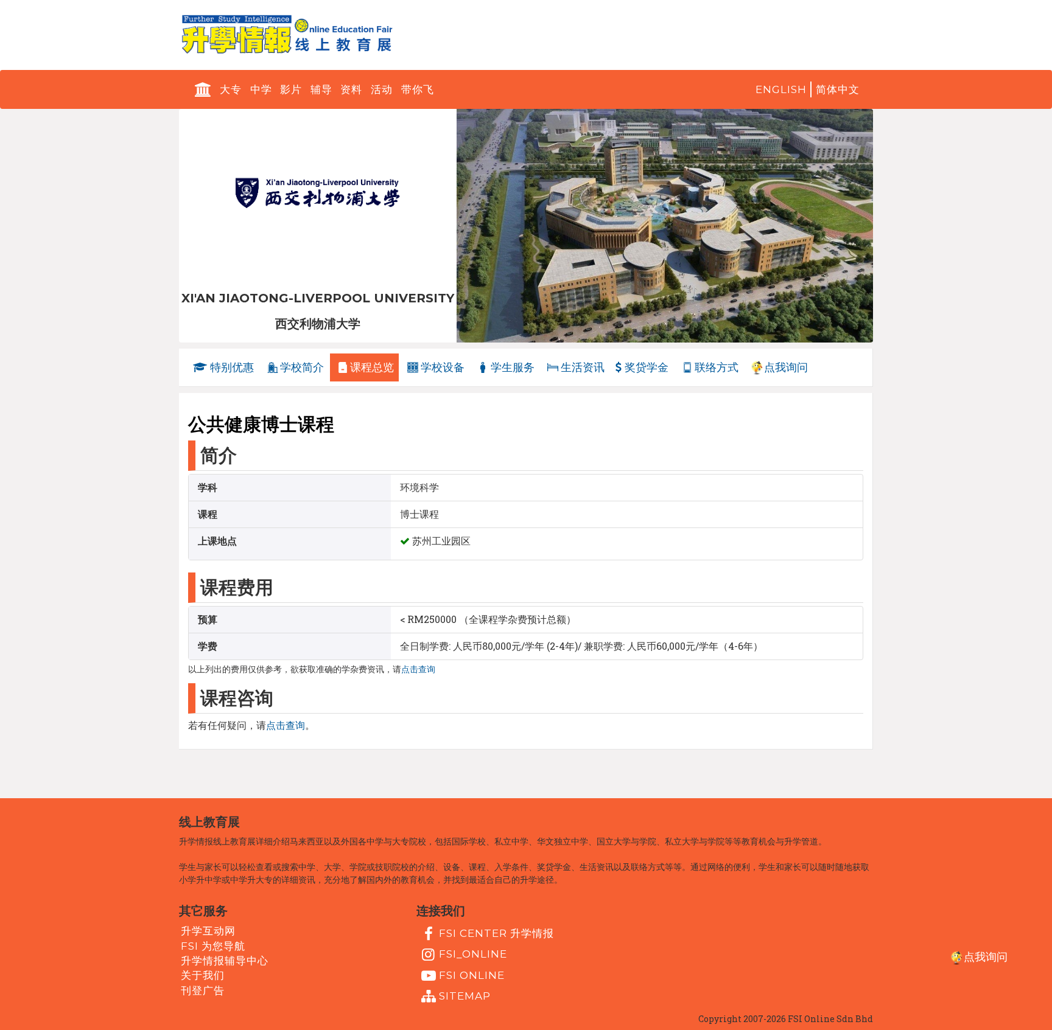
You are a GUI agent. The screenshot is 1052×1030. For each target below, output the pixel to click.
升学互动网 (208, 931)
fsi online (472, 975)
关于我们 (203, 975)
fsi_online (473, 954)
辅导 (321, 89)
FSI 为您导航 (213, 945)
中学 (261, 89)
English (781, 89)
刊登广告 (203, 990)
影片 (291, 89)
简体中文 (838, 89)
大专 (231, 89)
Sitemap (465, 996)
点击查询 (418, 669)
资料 (351, 89)
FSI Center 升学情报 (496, 933)
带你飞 (417, 89)
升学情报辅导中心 (224, 961)
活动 (382, 89)
